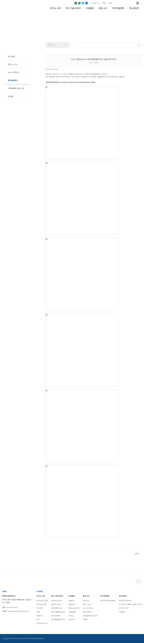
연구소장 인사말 (42, 600)
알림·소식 (103, 8)
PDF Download (52, 69)
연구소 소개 (55, 8)
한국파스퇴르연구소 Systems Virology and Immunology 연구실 (70, 82)
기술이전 (72, 619)
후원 (110, 3)
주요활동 (90, 8)
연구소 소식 (12, 64)
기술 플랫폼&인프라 (58, 619)
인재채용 (122, 612)
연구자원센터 (118, 8)
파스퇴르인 (134, 8)
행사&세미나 (13, 80)
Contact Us (95, 3)
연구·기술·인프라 (73, 8)
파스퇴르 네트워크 (125, 600)
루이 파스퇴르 (124, 608)
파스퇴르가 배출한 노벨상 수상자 (130, 604)
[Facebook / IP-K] (75, 3)
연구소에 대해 (41, 604)
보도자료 (11, 56)
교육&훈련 (72, 612)
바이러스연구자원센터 (108, 600)
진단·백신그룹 (56, 604)
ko (137, 3)
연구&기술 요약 (56, 600)
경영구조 (40, 616)
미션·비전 (40, 608)
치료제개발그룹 (56, 608)
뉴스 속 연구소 (13, 72)
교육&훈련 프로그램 (16, 88)
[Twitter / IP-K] (83, 3)
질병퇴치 (72, 600)
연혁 (38, 612)
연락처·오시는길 (42, 623)
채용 (104, 3)
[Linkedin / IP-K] (86, 3)
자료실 (71, 616)
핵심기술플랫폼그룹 (58, 612)
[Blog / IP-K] (79, 3)
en (140, 3)
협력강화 (72, 604)
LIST (137, 553)
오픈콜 (10, 96)
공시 (38, 619)
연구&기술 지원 (74, 608)
